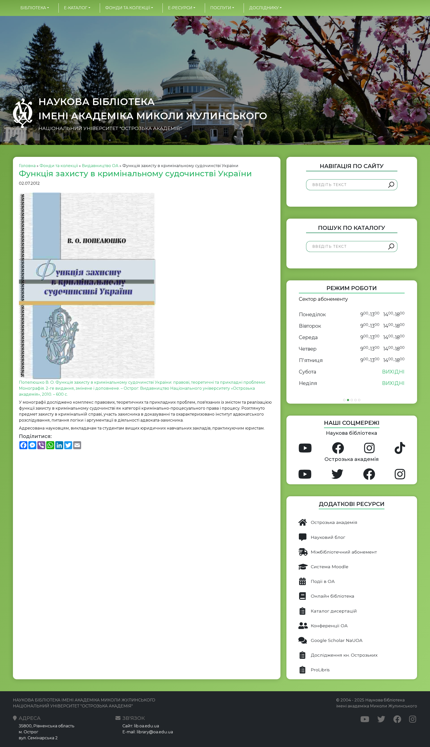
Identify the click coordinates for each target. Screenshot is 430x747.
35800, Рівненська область (46, 726)
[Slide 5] (359, 400)
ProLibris (320, 669)
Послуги (220, 7)
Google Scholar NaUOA (337, 640)
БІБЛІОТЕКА (33, 7)
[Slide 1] (344, 400)
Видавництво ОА (100, 165)
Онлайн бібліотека (332, 596)
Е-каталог (75, 7)
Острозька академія (334, 522)
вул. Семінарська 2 (38, 738)
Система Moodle (329, 566)
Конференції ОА (329, 625)
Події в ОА (323, 581)
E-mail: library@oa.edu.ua (147, 732)
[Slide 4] (355, 400)
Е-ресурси (180, 7)
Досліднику (264, 7)
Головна (27, 165)
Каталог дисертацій (334, 611)
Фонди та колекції (127, 7)
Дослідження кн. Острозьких (344, 655)
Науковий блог (328, 537)
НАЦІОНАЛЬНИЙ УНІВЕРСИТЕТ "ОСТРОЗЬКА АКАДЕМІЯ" (110, 128)
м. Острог (28, 732)
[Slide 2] (348, 400)
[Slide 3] (352, 400)
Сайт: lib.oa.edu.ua (140, 726)
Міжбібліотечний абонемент (344, 552)
